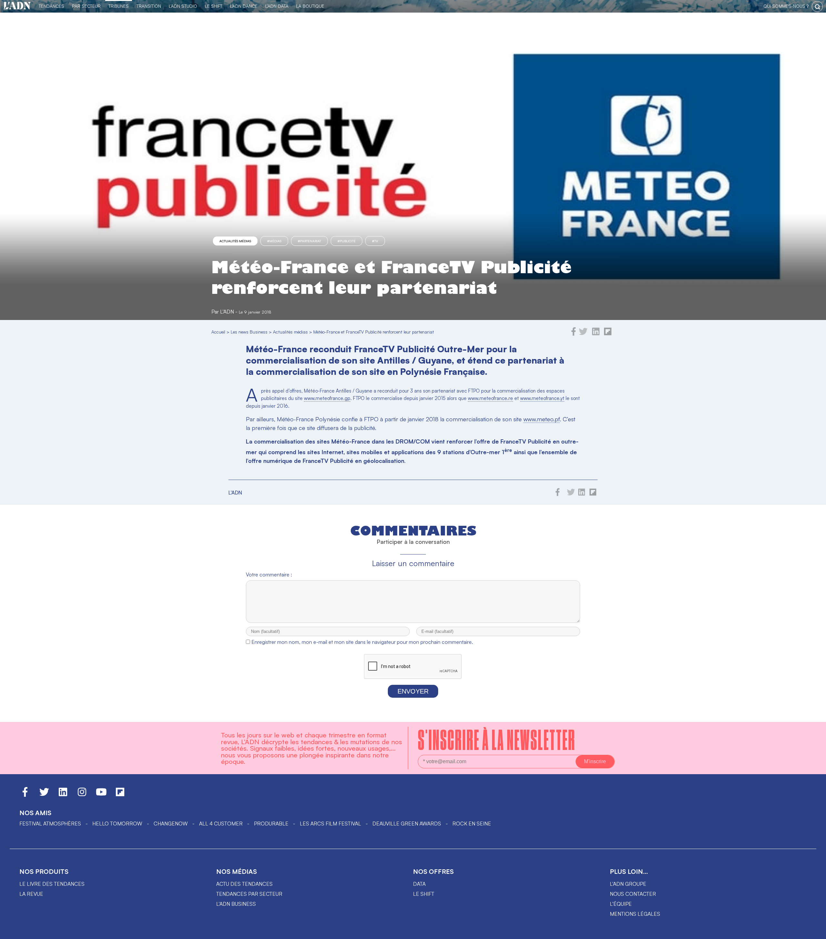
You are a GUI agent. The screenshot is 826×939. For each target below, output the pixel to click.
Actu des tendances (244, 884)
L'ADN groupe (628, 884)
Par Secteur (86, 6)
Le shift (423, 894)
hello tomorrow (117, 823)
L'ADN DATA (276, 6)
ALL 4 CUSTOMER (221, 823)
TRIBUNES (118, 6)
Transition (148, 6)
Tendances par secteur (249, 894)
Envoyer (413, 691)
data (419, 884)
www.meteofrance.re (490, 398)
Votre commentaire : (269, 574)
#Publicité (346, 241)
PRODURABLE (271, 823)
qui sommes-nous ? (786, 6)
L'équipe (621, 904)
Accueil (218, 332)
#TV (375, 241)
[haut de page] (815, 931)
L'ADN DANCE (243, 6)
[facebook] (573, 334)
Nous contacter (633, 894)
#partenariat (309, 241)
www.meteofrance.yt (542, 398)
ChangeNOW (171, 823)
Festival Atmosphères (50, 823)
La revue (31, 894)
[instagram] (82, 795)
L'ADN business (236, 904)
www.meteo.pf (541, 419)
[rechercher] (817, 6)
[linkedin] (595, 334)
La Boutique (310, 6)
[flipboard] (607, 334)
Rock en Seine (471, 823)
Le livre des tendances (52, 884)
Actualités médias (235, 241)
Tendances (51, 6)
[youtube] (101, 795)
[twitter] (583, 334)
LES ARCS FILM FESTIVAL (330, 823)
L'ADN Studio (183, 6)
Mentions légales (635, 914)
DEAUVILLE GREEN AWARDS (406, 823)
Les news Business (249, 332)
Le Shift (213, 6)
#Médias (274, 241)
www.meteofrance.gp (327, 398)
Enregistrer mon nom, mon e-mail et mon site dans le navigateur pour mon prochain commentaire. (362, 642)
